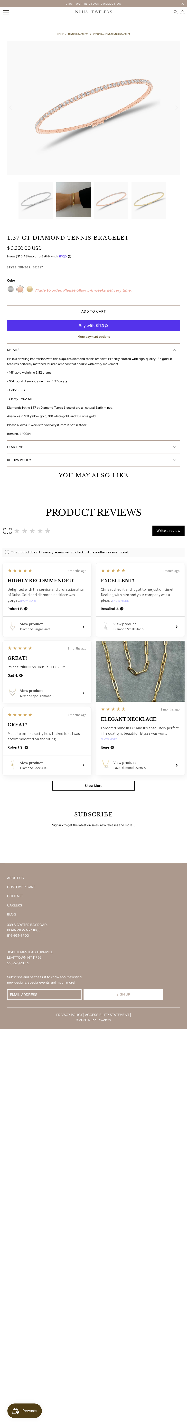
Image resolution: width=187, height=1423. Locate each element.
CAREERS (14, 905)
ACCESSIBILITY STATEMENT (107, 1015)
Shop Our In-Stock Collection (94, 3)
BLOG (11, 914)
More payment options (93, 336)
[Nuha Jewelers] (93, 12)
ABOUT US (15, 878)
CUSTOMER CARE (21, 887)
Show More (28, 600)
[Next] (176, 108)
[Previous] (11, 108)
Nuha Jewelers (99, 1020)
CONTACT (15, 896)
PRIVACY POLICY (69, 1015)
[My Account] (182, 12)
